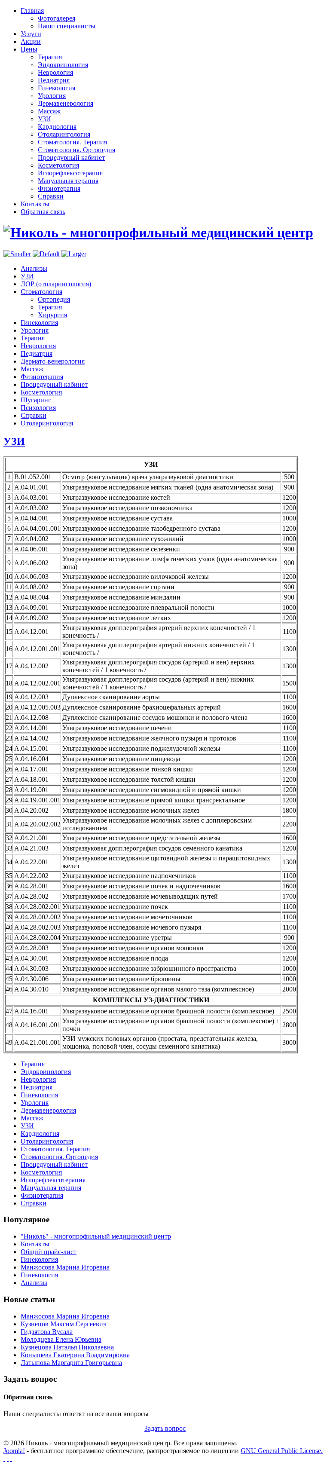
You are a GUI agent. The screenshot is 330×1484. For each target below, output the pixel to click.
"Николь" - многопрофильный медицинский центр (96, 1236)
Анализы (34, 268)
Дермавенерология (65, 103)
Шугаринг (36, 400)
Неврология (55, 72)
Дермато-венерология (53, 361)
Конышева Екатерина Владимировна (75, 1355)
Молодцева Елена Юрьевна (61, 1339)
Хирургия (52, 314)
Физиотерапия (59, 188)
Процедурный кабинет (71, 157)
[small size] (17, 253)
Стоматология (41, 291)
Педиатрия (54, 80)
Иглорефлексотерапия (70, 173)
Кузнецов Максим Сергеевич (64, 1324)
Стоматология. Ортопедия (76, 149)
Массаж (49, 111)
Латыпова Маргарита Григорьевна (71, 1362)
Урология (52, 95)
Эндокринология (63, 64)
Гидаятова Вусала (47, 1331)
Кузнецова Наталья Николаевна (67, 1347)
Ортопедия (54, 299)
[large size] (73, 253)
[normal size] (46, 253)
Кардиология (57, 126)
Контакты (35, 1244)
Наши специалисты (66, 26)
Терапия (50, 57)
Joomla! (14, 1450)
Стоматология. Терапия (72, 142)
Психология (38, 407)
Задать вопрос (165, 1428)
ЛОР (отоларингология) (56, 284)
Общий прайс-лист (48, 1251)
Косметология (58, 165)
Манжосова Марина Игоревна (65, 1267)
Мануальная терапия (68, 180)
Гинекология (56, 88)
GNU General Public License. (282, 1450)
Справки (51, 196)
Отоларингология (64, 134)
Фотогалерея (56, 18)
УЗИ (44, 118)
